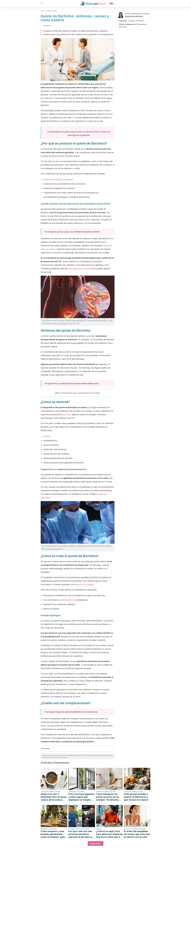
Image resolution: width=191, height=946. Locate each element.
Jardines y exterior (76, 792)
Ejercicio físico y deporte (78, 829)
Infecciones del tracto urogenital (58, 179)
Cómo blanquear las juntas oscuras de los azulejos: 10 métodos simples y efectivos (107, 797)
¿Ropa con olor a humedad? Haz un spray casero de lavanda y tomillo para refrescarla (54, 797)
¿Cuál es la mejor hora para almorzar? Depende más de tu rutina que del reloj (109, 834)
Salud (43, 11)
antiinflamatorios (67, 600)
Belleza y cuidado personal (135, 829)
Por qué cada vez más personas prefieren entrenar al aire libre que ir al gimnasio (81, 834)
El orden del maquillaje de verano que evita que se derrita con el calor (137, 834)
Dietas (98, 829)
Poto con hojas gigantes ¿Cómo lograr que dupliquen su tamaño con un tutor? (81, 797)
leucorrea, (66, 414)
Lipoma (46, 436)
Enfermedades (52, 11)
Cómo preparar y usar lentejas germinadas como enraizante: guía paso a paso (53, 834)
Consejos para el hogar (50, 792)
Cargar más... (95, 843)
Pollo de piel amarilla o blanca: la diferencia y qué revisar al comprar (136, 797)
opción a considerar (85, 584)
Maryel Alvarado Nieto (134, 16)
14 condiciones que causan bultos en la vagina (79, 393)
